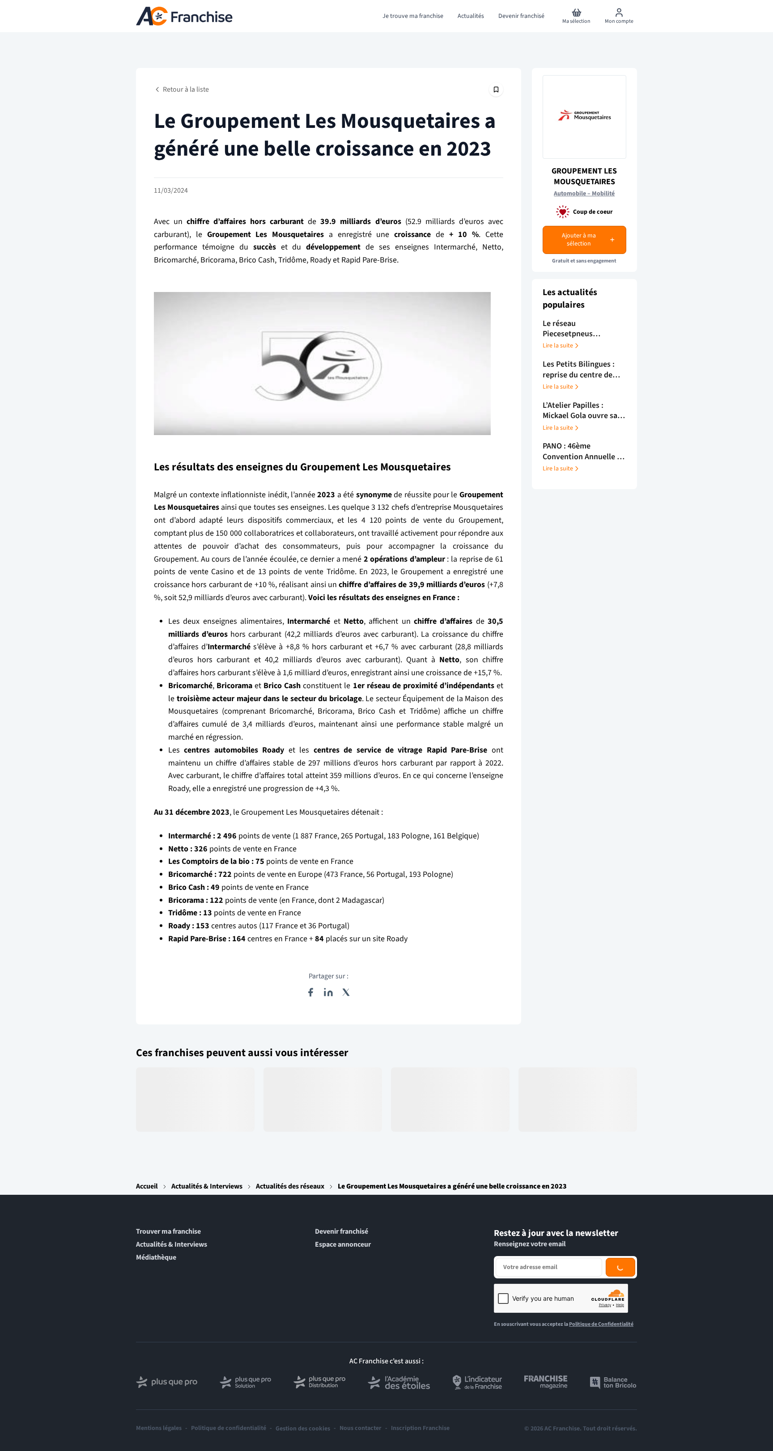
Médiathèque (156, 1257)
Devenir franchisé (341, 1231)
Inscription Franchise (420, 1428)
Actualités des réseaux (290, 1186)
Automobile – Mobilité (584, 193)
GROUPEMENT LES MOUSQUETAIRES (584, 176)
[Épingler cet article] (496, 89)
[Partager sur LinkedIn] (328, 992)
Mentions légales (159, 1428)
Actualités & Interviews (206, 1186)
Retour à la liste (186, 89)
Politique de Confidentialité (601, 1324)
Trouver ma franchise (168, 1231)
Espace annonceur (343, 1244)
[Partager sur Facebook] (310, 992)
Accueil (147, 1186)
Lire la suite (558, 346)
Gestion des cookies (303, 1428)
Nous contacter (361, 1428)
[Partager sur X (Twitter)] (346, 992)
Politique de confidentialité (228, 1428)
